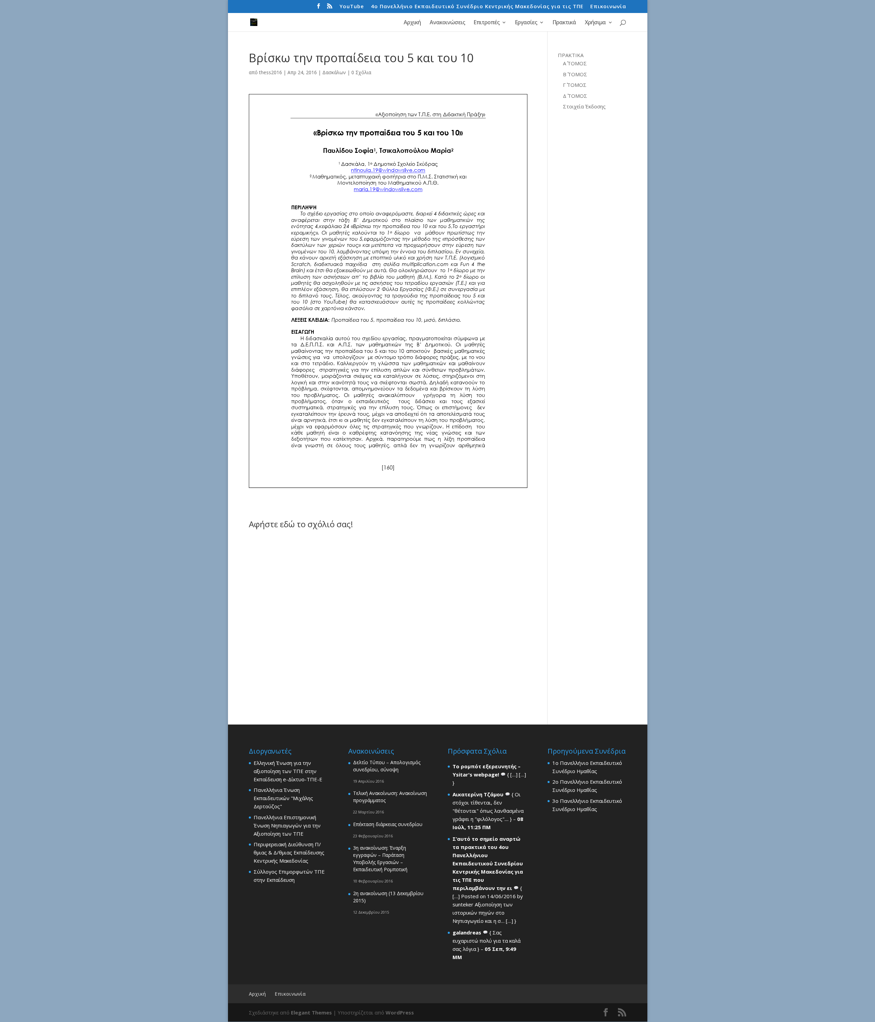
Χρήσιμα (595, 23)
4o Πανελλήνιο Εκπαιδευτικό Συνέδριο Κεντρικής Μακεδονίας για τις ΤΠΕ (477, 7)
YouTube (351, 7)
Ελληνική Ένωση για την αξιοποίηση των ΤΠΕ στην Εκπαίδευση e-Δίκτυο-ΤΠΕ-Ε (288, 771)
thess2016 (270, 72)
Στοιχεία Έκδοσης (584, 106)
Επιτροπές (486, 23)
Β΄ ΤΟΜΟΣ (575, 74)
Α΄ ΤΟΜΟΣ (575, 63)
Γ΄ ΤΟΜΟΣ (575, 84)
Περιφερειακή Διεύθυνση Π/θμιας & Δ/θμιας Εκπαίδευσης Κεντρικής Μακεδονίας (289, 852)
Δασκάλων (334, 72)
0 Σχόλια (361, 72)
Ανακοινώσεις (447, 23)
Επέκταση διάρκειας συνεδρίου (387, 824)
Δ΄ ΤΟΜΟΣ (575, 95)
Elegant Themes (311, 1012)
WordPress (400, 1012)
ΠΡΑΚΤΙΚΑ (570, 55)
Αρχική (412, 23)
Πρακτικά (564, 23)
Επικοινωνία (608, 7)
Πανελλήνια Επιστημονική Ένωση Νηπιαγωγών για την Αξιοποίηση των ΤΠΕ (287, 825)
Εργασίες (526, 23)
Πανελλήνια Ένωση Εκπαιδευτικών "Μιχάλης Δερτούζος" (283, 798)
